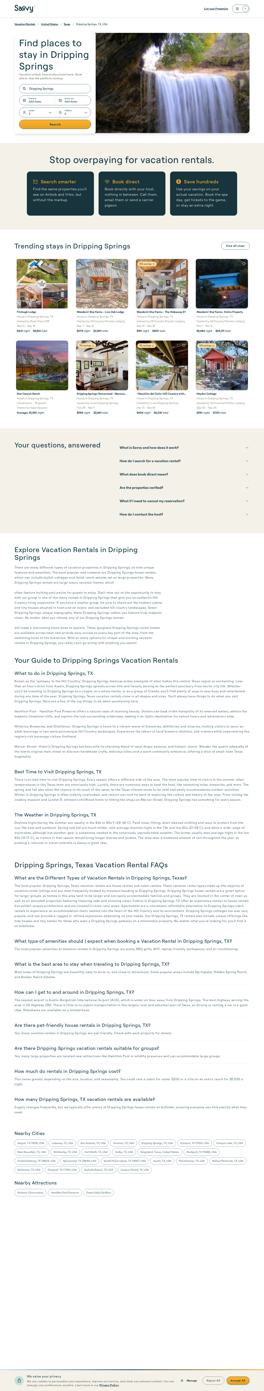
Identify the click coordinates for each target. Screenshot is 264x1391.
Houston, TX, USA (123, 1143)
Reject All (213, 1380)
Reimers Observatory (30, 1192)
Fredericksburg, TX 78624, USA (36, 1160)
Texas (67, 24)
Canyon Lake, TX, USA (229, 1143)
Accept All (238, 1380)
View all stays (235, 245)
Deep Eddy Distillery (98, 1192)
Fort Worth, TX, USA (96, 1152)
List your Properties (216, 8)
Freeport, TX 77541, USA (62, 1169)
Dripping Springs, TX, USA (157, 1143)
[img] (153, 264)
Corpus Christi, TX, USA (135, 1169)
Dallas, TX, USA (124, 1152)
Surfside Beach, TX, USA (98, 1169)
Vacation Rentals (24, 24)
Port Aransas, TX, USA (192, 1160)
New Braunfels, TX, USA (31, 1152)
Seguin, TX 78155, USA (30, 1143)
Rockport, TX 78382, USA (202, 1152)
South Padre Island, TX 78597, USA (125, 1160)
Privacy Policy (109, 1385)
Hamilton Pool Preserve (65, 1192)
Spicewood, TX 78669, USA (79, 1160)
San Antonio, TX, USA (93, 1143)
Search (55, 124)
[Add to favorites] (64, 264)
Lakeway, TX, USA (62, 1143)
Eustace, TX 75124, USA (194, 1143)
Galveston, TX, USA (28, 1169)
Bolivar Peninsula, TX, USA (228, 1160)
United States (49, 24)
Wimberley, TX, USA (65, 1152)
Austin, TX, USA (162, 1160)
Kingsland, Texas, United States (160, 1152)
